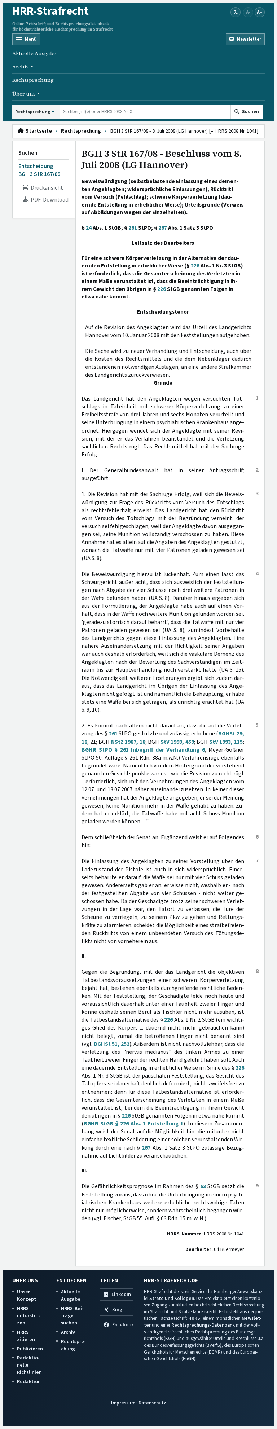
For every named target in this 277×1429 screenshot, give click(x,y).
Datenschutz (152, 1402)
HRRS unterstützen (29, 1316)
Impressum (123, 1402)
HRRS (194, 1318)
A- (248, 12)
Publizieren (30, 1349)
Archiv (68, 1332)
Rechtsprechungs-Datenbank (203, 1325)
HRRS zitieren (26, 1335)
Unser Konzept (26, 1295)
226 (195, 266)
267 (162, 228)
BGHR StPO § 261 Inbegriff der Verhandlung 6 (143, 750)
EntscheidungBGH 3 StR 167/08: (40, 170)
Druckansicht (45, 188)
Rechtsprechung (33, 80)
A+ (260, 12)
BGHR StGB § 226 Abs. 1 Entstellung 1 (133, 1124)
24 (89, 228)
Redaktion (29, 1381)
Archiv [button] (20, 66)
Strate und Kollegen (171, 1298)
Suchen (28, 153)
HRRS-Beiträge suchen (72, 1316)
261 (132, 228)
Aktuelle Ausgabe (34, 53)
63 (203, 1186)
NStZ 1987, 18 (128, 742)
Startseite (37, 131)
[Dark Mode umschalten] (235, 12)
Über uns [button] (24, 93)
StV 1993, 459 (177, 742)
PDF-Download (48, 200)
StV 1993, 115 (226, 742)
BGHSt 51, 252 (111, 1044)
